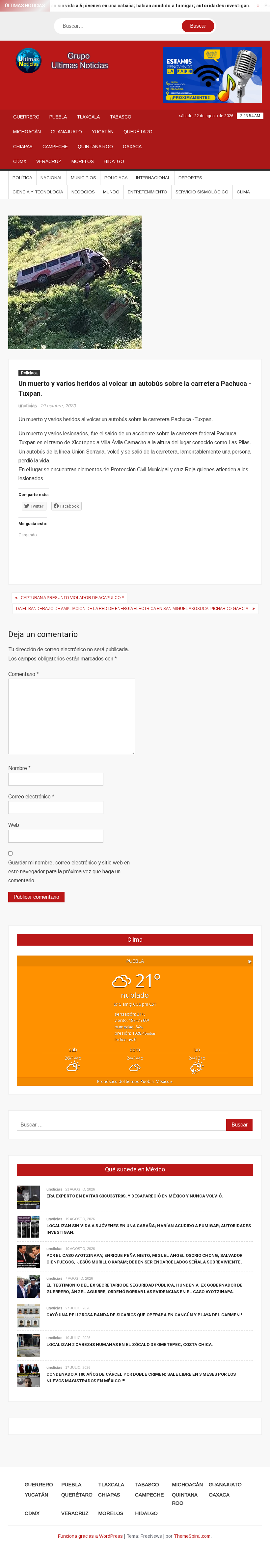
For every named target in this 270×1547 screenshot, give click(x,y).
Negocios (83, 191)
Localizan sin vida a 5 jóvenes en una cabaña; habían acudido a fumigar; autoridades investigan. (128, 5)
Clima (243, 191)
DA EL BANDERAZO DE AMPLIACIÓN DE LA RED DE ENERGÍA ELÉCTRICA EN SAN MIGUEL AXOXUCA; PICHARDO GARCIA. (132, 608)
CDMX (19, 161)
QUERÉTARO (137, 131)
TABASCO (120, 116)
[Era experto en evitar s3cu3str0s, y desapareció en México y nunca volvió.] (28, 1196)
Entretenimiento (147, 191)
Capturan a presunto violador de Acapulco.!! (72, 597)
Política (22, 177)
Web (13, 825)
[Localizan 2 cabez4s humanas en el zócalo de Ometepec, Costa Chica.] (28, 1345)
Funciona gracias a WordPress (90, 1536)
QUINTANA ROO (95, 146)
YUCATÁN (103, 131)
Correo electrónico (31, 796)
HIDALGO (114, 161)
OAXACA (132, 146)
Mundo (111, 191)
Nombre (19, 768)
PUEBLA (58, 116)
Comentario (23, 674)
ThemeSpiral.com (192, 1536)
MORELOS (82, 161)
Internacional (153, 177)
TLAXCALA (88, 116)
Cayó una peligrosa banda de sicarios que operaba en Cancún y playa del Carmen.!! (145, 1315)
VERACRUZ (49, 161)
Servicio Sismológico (202, 191)
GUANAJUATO (66, 131)
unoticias (27, 405)
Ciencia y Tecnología (38, 191)
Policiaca (116, 177)
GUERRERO (26, 116)
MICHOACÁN (27, 131)
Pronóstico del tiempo (135, 1081)
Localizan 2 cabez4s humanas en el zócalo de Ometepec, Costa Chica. (129, 1344)
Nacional (51, 177)
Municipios (83, 177)
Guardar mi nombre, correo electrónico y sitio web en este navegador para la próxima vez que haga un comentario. (69, 871)
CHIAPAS (23, 146)
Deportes (190, 177)
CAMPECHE (55, 146)
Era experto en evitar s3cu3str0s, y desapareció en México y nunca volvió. (134, 1196)
